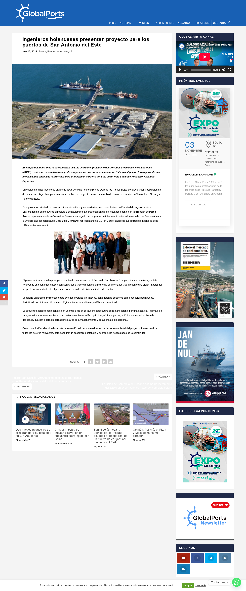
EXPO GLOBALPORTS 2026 (199, 174)
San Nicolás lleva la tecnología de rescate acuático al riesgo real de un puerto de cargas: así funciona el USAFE (110, 436)
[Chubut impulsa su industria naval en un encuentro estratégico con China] (72, 414)
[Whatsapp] (236, 582)
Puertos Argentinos (57, 51)
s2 (70, 51)
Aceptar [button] (188, 585)
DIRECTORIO (202, 23)
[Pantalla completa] (229, 69)
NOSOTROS (184, 23)
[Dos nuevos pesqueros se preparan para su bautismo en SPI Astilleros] (33, 414)
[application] (205, 57)
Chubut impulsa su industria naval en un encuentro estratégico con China (72, 434)
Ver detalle (198, 205)
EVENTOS (143, 23)
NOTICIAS (125, 23)
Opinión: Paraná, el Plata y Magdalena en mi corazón (149, 432)
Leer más (200, 585)
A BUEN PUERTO (165, 23)
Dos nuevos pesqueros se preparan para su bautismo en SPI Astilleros (33, 432)
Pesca (42, 51)
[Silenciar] (224, 69)
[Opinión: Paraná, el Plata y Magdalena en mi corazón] (151, 414)
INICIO (112, 23)
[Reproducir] (180, 69)
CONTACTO (219, 23)
